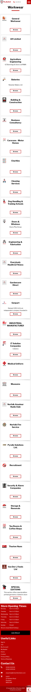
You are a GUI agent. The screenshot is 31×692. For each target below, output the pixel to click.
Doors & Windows (15, 222)
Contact (3, 654)
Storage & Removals (15, 507)
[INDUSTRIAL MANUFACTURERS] (4, 323)
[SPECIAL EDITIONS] (4, 587)
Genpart (15, 303)
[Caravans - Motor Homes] (4, 140)
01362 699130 (10, 669)
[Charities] (4, 160)
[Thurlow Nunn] (4, 546)
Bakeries (15, 79)
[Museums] (4, 384)
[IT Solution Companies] (4, 343)
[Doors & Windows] (4, 221)
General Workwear (15, 19)
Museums (15, 384)
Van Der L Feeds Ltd (15, 568)
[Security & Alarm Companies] (4, 485)
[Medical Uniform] (4, 363)
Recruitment (15, 465)
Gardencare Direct (15, 283)
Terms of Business (6, 659)
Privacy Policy (5, 656)
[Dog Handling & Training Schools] (4, 201)
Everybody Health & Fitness (15, 263)
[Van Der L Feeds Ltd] (4, 566)
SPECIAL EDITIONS (15, 588)
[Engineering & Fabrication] (4, 242)
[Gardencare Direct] (4, 282)
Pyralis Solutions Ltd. (15, 446)
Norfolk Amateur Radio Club (15, 405)
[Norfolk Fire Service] (4, 424)
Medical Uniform (15, 364)
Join (2, 644)
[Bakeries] (4, 79)
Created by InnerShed (15, 690)
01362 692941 (10, 667)
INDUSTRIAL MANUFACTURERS (15, 324)
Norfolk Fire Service (15, 425)
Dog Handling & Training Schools (15, 202)
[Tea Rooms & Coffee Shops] (4, 526)
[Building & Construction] (4, 100)
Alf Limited (15, 39)
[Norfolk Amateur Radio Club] (4, 404)
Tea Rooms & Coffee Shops (15, 527)
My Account (4, 647)
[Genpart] (4, 303)
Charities (15, 161)
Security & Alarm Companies (15, 486)
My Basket (4, 649)
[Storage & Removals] (4, 506)
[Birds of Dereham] (5, 2)
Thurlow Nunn (15, 546)
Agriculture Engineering (15, 60)
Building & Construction (15, 101)
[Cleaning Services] (4, 181)
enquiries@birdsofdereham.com (16, 673)
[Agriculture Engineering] (4, 59)
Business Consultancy (15, 121)
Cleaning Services (15, 182)
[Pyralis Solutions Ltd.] (4, 445)
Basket (28, 688)
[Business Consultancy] (4, 120)
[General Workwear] (4, 18)
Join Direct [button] (15, 633)
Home (3, 652)
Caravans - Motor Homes (15, 141)
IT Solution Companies (15, 344)
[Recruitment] (4, 465)
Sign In (3, 642)
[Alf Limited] (4, 39)
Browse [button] (15, 30)
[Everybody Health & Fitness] (4, 262)
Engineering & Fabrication (15, 243)
